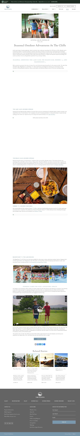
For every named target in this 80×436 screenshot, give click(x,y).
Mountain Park (16, 401)
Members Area (33, 409)
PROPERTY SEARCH (70, 6)
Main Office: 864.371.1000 (10, 416)
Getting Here (33, 423)
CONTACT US (60, 6)
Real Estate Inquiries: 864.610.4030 (12, 414)
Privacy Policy (68, 434)
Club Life (39, 40)
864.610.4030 (52, 6)
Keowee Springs (46, 401)
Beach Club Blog (59, 164)
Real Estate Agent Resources (36, 427)
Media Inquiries (7, 412)
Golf (53, 9)
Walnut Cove (71, 401)
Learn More (54, 1)
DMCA (74, 434)
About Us (32, 412)
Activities (33, 40)
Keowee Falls (34, 401)
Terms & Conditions (8, 434)
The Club (61, 9)
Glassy (6, 401)
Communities (34, 9)
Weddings (32, 425)
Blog (67, 9)
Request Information (9, 409)
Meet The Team (33, 414)
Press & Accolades (34, 420)
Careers (31, 416)
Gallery (74, 9)
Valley (25, 401)
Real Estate (45, 9)
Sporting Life (45, 40)
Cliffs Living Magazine (35, 418)
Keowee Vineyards (59, 401)
